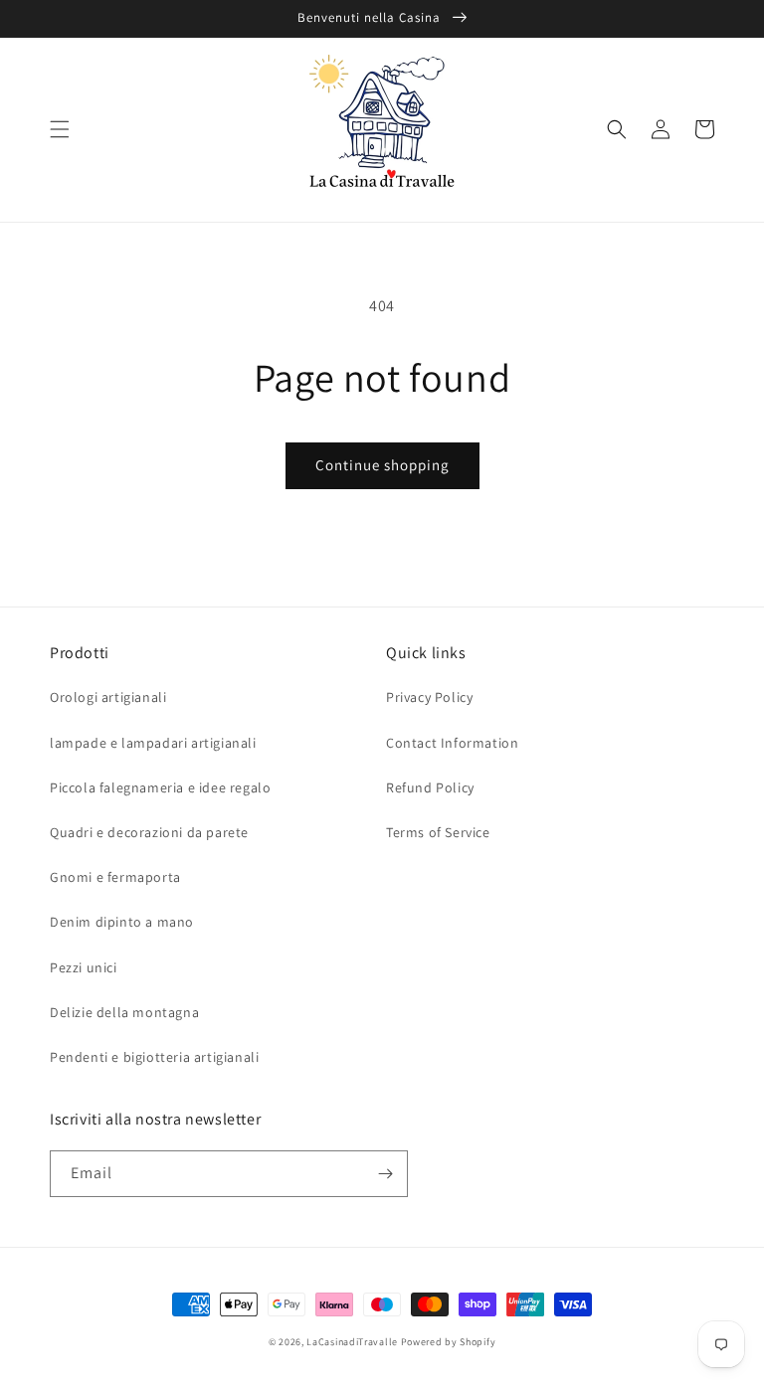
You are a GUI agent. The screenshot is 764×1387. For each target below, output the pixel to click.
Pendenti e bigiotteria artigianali (154, 1057)
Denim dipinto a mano (122, 922)
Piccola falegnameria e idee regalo (160, 787)
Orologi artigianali (108, 697)
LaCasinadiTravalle (352, 1341)
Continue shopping (382, 464)
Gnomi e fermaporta (115, 877)
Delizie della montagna (124, 1012)
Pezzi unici (83, 967)
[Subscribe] (385, 1173)
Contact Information (452, 743)
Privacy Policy (429, 697)
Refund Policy (430, 787)
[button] (60, 129)
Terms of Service (438, 832)
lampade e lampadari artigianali (153, 743)
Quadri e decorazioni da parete (149, 832)
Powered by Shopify (448, 1341)
